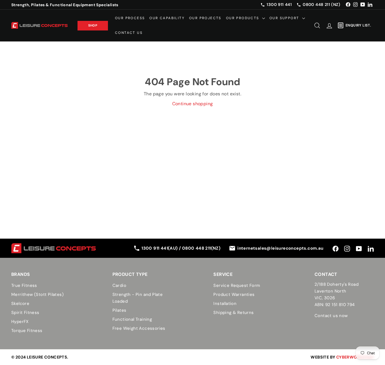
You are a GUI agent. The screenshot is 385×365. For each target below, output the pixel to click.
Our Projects (205, 18)
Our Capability (167, 18)
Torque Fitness (27, 330)
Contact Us (129, 32)
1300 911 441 (279, 4)
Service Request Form (236, 285)
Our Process (130, 18)
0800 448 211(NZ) (201, 248)
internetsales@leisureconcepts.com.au (280, 248)
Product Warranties (234, 294)
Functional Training (132, 319)
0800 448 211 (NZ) (321, 4)
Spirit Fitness (25, 312)
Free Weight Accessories (138, 328)
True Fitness (24, 285)
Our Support (285, 18)
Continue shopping (192, 104)
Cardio (119, 285)
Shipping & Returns (233, 312)
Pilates (119, 310)
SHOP (93, 25)
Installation (224, 303)
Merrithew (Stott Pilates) (37, 294)
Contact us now (331, 315)
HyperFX (20, 321)
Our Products (243, 18)
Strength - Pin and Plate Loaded (137, 298)
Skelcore (20, 303)
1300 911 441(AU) (160, 248)
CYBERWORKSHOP (355, 357)
